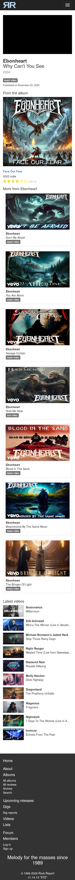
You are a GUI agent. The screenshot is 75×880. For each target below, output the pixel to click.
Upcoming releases (18, 800)
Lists (6, 824)
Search (7, 792)
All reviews (9, 784)
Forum (8, 832)
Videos (8, 818)
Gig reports (10, 813)
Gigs (6, 806)
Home (8, 760)
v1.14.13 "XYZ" (37, 877)
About (7, 768)
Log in (7, 844)
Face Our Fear (12, 171)
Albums (9, 774)
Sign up (8, 848)
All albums (9, 780)
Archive (7, 788)
